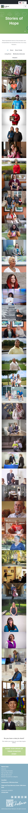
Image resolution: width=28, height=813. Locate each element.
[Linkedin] (19, 797)
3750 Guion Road (13, 782)
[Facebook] (12, 797)
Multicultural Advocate (19, 54)
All (7, 50)
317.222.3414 (4, 792)
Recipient (15, 58)
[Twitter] (15, 797)
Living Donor (8, 54)
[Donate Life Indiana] (5, 6)
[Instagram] (22, 797)
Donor (11, 50)
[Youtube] (25, 797)
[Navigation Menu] (25, 6)
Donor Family (18, 50)
